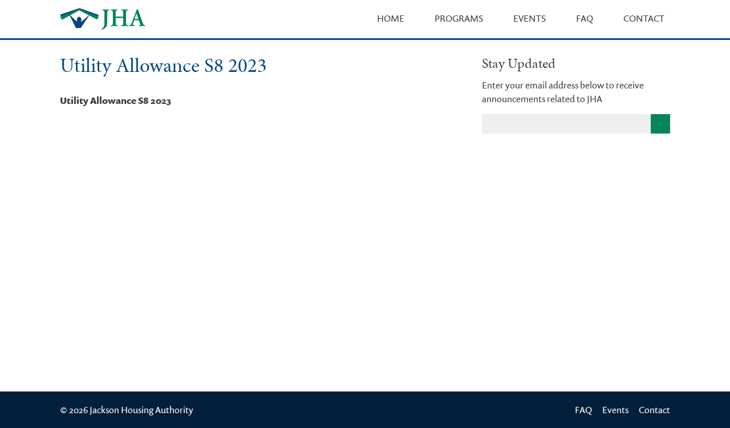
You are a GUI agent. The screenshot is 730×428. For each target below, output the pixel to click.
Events (529, 18)
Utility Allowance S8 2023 (115, 100)
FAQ (584, 18)
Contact (643, 18)
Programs (459, 18)
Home (390, 18)
